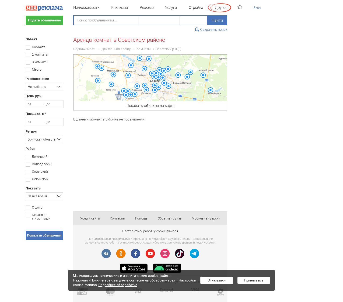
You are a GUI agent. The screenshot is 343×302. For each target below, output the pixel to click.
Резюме (147, 7)
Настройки (187, 280)
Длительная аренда (117, 49)
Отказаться (217, 280)
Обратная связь (170, 218)
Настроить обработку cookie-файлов (150, 231)
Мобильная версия (206, 218)
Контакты (117, 218)
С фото (37, 207)
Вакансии (119, 7)
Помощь (141, 218)
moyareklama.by (162, 238)
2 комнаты (40, 54)
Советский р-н (166, 49)
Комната (39, 47)
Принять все (253, 280)
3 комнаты (40, 62)
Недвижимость (86, 7)
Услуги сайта (90, 218)
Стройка (196, 7)
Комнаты (143, 49)
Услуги (171, 7)
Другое (221, 7)
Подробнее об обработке (117, 285)
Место (37, 69)
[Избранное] (240, 7)
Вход (257, 8)
